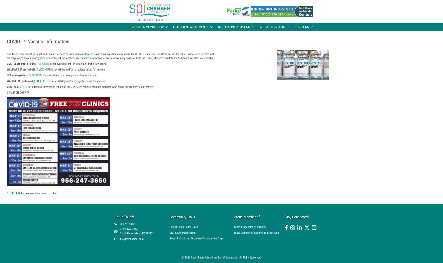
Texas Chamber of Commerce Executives (256, 232)
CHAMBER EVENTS (272, 27)
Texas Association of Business (250, 227)
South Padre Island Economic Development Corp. (196, 238)
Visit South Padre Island (183, 232)
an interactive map (90, 54)
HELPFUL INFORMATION (234, 27)
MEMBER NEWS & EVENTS (191, 27)
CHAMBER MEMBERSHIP (148, 27)
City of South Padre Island (184, 227)
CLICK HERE (45, 63)
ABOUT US (302, 27)
